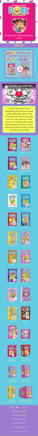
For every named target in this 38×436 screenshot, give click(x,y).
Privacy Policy (16, 411)
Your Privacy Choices (17, 419)
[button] (19, 45)
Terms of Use (16, 415)
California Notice (19, 427)
